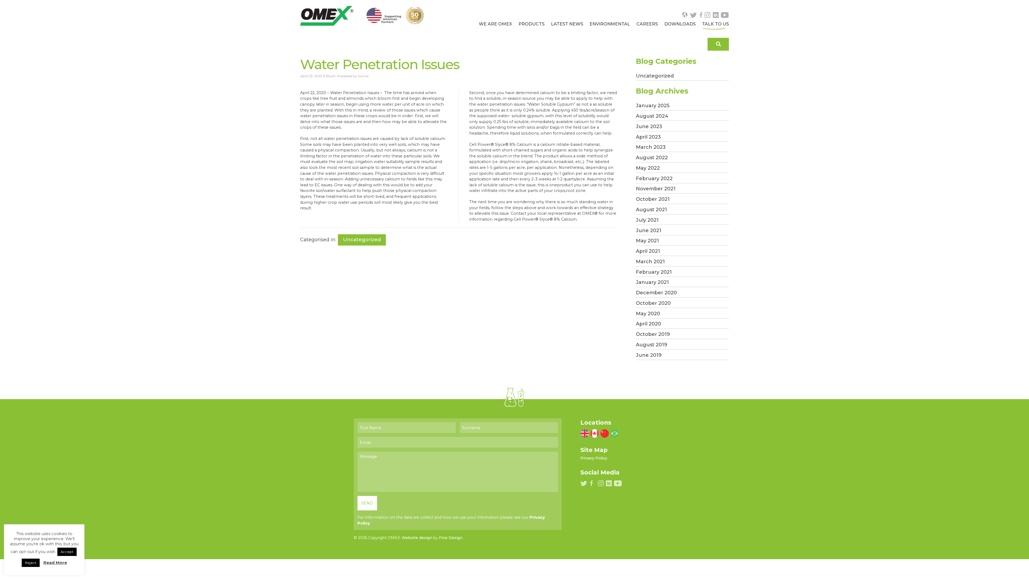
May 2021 (647, 241)
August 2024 (652, 116)
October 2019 (653, 334)
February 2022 (654, 178)
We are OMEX (495, 24)
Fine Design (451, 537)
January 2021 (652, 282)
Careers (647, 24)
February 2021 (654, 272)
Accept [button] (67, 552)
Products (532, 24)
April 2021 (648, 251)
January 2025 (652, 106)
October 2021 (653, 199)
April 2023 (648, 137)
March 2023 (651, 147)
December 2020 (656, 293)
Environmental (610, 24)
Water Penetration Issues (379, 64)
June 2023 (649, 126)
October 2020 (653, 303)
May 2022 (648, 168)
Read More (55, 562)
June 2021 (648, 230)
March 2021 (650, 262)
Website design (417, 537)
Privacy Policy (593, 458)
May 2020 (648, 314)
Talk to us (715, 24)
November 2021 (656, 189)
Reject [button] (30, 563)
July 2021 (647, 220)
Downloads (680, 24)
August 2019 (651, 345)
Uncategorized (362, 240)
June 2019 (649, 355)
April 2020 (648, 324)
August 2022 (652, 158)
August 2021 (651, 210)
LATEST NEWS (567, 24)
